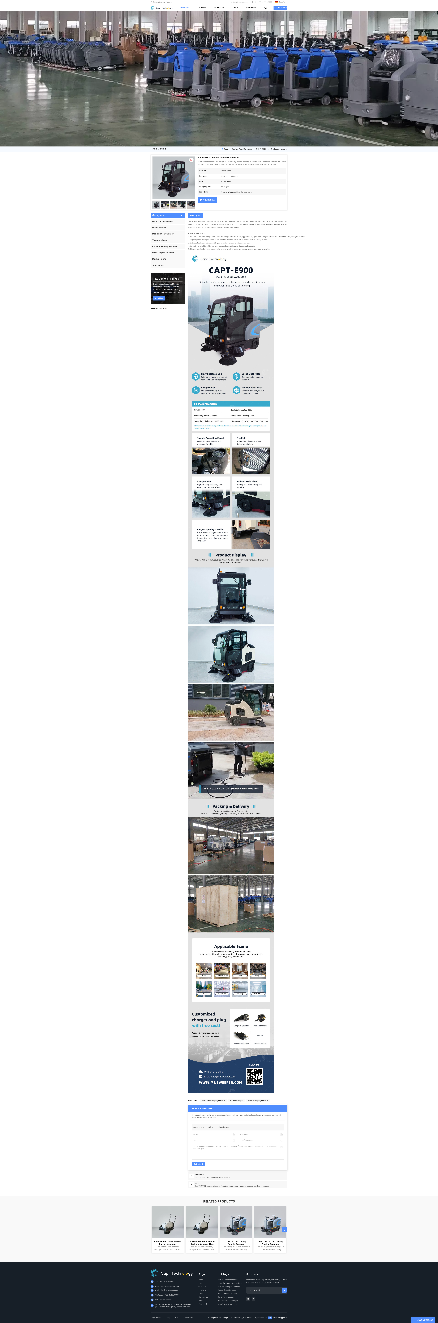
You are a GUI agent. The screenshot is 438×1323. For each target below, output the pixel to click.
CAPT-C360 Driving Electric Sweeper (236, 1242)
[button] (284, 1229)
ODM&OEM (219, 7)
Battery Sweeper (236, 1100)
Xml (176, 1318)
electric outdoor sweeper (228, 1300)
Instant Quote (280, 7)
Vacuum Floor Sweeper (227, 1293)
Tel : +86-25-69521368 (164, 1281)
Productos (184, 7)
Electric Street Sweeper (227, 1290)
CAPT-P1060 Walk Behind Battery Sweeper (167, 1242)
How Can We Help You (166, 279)
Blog (200, 1283)
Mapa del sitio (156, 1318)
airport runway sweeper (227, 1304)
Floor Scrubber (159, 227)
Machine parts (159, 259)
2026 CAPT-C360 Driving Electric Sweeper (270, 1242)
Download (202, 1304)
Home (200, 1279)
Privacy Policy (188, 1318)
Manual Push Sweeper (162, 233)
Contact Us (251, 7)
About (235, 7)
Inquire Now (209, 199)
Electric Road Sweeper (242, 149)
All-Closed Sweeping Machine (213, 1100)
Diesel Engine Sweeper (163, 252)
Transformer (158, 265)
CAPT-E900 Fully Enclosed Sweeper (216, 1127)
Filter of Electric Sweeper (227, 1279)
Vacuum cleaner (160, 240)
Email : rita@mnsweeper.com (167, 1290)
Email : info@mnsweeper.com (167, 1286)
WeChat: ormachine (163, 1299)
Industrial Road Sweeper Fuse (230, 1283)
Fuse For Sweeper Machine (229, 1286)
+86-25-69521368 (264, 2)
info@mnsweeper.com (242, 2)
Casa (226, 149)
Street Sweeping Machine (258, 1100)
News (200, 1300)
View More (159, 298)
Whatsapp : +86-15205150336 (167, 1295)
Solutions (202, 7)
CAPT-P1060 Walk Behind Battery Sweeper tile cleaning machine (202, 1242)
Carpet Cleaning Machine (164, 246)
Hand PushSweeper (226, 1297)
